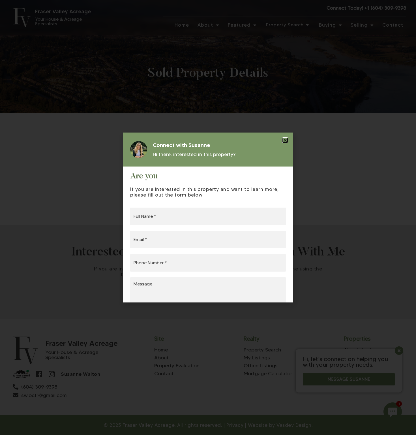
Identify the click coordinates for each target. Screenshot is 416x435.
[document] (208, 217)
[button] (285, 140)
